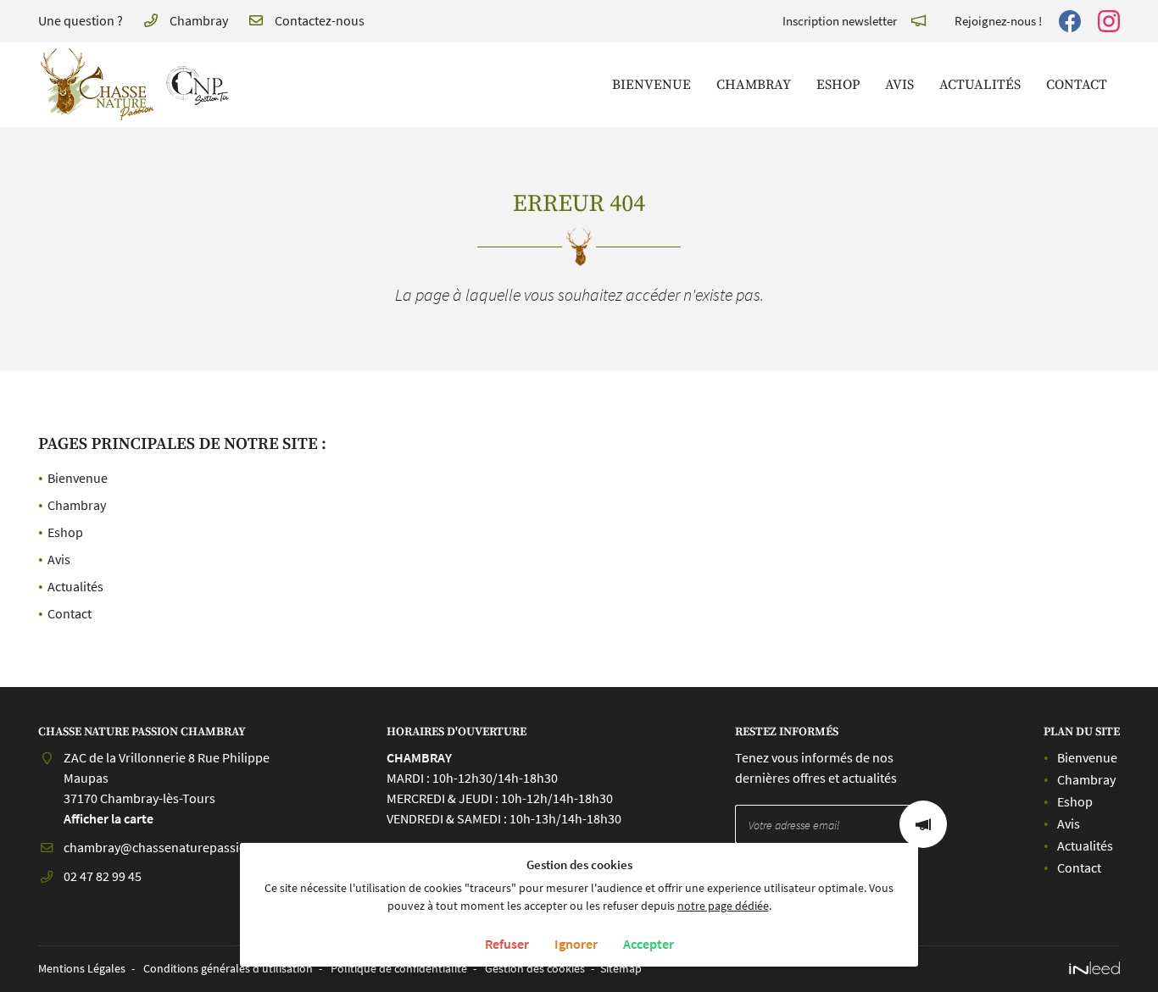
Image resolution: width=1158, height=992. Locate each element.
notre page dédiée (723, 905)
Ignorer (576, 943)
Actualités (980, 84)
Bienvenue (651, 84)
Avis (899, 84)
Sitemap (621, 968)
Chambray (753, 84)
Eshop (838, 84)
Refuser (507, 943)
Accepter (648, 943)
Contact (1076, 84)
